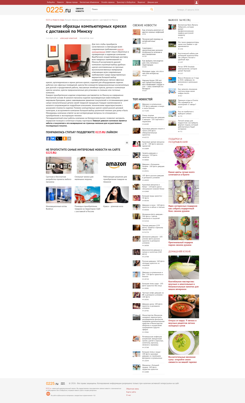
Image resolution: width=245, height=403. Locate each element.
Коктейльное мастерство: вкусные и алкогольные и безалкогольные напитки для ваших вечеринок (183, 285)
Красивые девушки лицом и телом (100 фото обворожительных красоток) (153, 132)
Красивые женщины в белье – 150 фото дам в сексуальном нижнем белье (153, 187)
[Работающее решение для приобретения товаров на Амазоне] (116, 165)
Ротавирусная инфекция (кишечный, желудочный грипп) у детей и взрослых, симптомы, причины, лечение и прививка (152, 341)
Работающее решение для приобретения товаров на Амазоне (115, 179)
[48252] (183, 192)
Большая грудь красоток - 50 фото (152, 197)
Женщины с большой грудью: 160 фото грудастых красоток (150, 367)
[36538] (183, 343)
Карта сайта (131, 392)
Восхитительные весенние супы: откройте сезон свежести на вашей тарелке (182, 360)
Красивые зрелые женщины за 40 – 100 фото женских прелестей (153, 144)
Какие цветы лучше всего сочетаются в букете (181, 173)
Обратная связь (132, 389)
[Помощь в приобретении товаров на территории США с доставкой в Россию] (87, 194)
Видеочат (141, 2)
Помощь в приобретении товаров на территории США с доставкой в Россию (87, 209)
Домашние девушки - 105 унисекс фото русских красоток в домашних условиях (152, 240)
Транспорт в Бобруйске (126, 2)
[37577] (183, 306)
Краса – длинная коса (113, 206)
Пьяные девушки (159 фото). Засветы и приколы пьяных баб (152, 228)
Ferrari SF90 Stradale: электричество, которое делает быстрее (187, 69)
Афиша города (72, 2)
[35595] (183, 158)
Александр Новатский (68, 39)
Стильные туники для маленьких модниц (84, 178)
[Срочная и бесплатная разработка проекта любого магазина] (58, 165)
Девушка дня (153, 2)
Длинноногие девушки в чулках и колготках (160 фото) (152, 252)
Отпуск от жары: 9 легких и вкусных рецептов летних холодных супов (182, 323)
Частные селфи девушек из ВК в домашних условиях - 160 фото (153, 295)
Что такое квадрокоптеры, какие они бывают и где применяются (188, 44)
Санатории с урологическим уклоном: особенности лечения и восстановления (152, 51)
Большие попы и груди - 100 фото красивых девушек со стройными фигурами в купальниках (152, 355)
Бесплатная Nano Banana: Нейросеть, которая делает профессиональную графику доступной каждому (188, 30)
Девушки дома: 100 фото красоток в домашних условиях (152, 306)
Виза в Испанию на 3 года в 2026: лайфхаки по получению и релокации (188, 80)
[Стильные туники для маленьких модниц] (87, 165)
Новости (60, 2)
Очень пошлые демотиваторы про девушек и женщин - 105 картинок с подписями (153, 118)
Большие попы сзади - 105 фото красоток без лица (152, 285)
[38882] (183, 267)
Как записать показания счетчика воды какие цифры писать (187, 91)
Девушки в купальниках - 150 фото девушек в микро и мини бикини (153, 106)
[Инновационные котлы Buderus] (58, 194)
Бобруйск (51, 2)
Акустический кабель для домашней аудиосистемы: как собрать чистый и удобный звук (188, 57)
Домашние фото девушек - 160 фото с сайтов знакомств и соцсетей (152, 216)
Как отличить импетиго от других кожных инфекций (153, 31)
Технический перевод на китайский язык (152, 40)
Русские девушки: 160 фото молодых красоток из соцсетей (153, 263)
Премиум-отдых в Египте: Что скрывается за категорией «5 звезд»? (188, 102)
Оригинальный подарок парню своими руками (180, 244)
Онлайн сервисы (107, 2)
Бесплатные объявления (89, 2)
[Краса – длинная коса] (116, 194)
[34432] (183, 228)
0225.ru (48, 389)
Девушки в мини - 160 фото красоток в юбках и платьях (153, 206)
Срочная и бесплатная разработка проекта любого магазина (58, 179)
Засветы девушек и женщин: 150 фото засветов (149, 155)
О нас (128, 395)
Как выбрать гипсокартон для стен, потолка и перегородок (152, 63)
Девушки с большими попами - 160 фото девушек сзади (153, 166)
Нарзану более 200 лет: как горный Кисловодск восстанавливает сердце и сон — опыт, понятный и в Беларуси (153, 84)
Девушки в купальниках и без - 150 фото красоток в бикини (152, 274)
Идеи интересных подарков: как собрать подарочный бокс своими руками (183, 209)
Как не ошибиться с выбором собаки (186, 113)
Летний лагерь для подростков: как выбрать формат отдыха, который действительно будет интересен (188, 125)
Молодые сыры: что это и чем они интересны (152, 72)
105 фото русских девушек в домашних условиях (153, 177)
